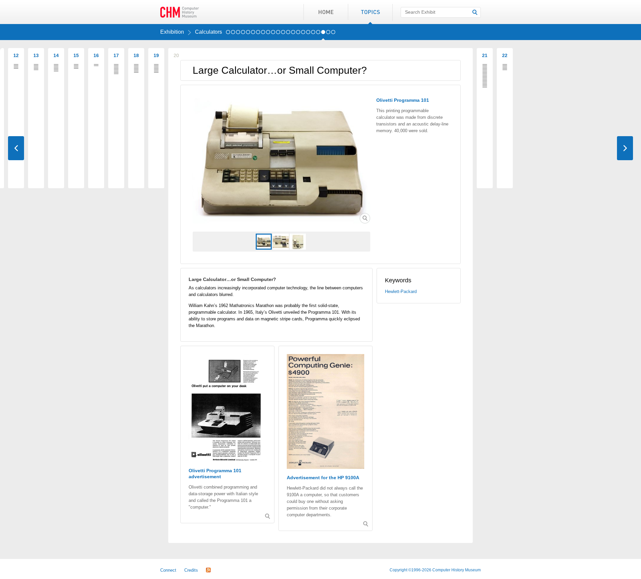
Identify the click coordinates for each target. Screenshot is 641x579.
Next (625, 148)
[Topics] (370, 12)
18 (313, 34)
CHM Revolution (179, 12)
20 (323, 34)
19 (318, 34)
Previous (16, 148)
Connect (168, 570)
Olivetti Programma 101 (402, 100)
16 (303, 34)
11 (278, 34)
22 (333, 34)
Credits (191, 570)
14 (293, 34)
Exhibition (172, 32)
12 (283, 34)
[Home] (325, 12)
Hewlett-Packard (401, 291)
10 (273, 34)
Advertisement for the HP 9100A (323, 477)
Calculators (208, 32)
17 (308, 34)
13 (288, 34)
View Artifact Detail (365, 218)
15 (298, 34)
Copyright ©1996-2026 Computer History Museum (435, 570)
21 (328, 34)
